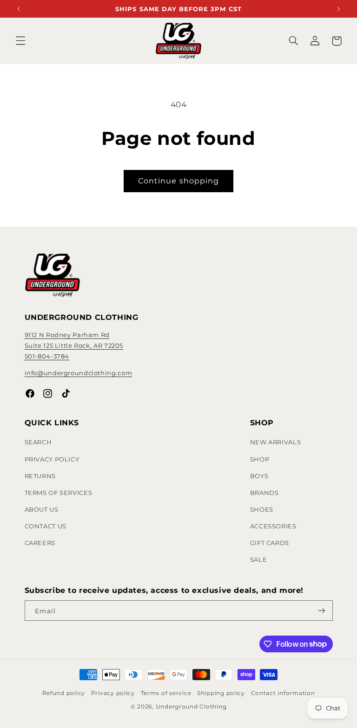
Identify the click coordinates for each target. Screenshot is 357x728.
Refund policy (64, 693)
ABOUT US (42, 509)
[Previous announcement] (18, 8)
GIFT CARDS (269, 542)
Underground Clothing (191, 706)
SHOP (260, 459)
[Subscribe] (321, 610)
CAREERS (40, 542)
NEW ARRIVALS (275, 442)
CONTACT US (45, 526)
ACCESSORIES (273, 526)
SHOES (261, 509)
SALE (258, 559)
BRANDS (264, 492)
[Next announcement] (338, 8)
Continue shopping (178, 180)
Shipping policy (221, 693)
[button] (20, 41)
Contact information (283, 693)
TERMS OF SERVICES (59, 492)
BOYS (259, 476)
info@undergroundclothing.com (78, 373)
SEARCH (38, 442)
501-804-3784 (47, 356)
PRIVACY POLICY (52, 459)
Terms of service (166, 693)
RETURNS (40, 476)
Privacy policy (113, 693)
